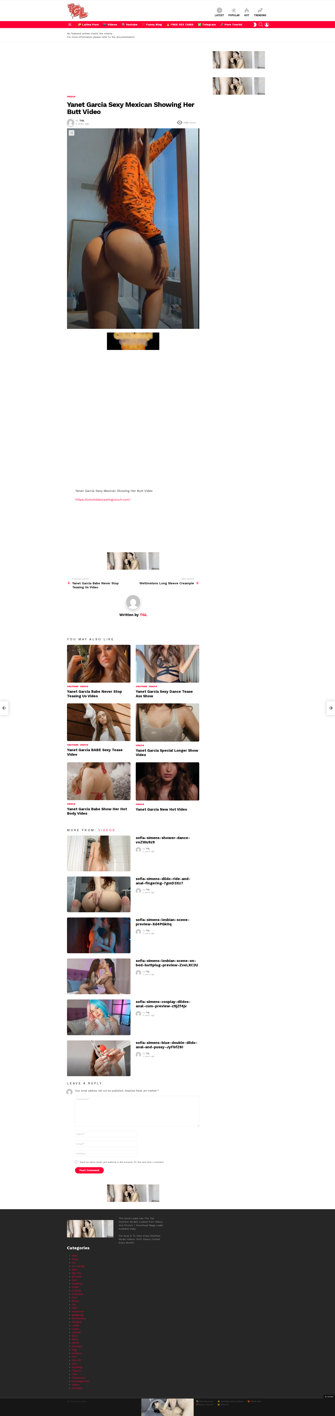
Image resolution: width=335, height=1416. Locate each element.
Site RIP (76, 1360)
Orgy (74, 1349)
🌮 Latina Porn (88, 24)
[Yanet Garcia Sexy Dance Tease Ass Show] (167, 664)
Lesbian (76, 1332)
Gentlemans (79, 1318)
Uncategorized (80, 1381)
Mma (75, 1339)
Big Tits (76, 1273)
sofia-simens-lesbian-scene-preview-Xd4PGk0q (163, 921)
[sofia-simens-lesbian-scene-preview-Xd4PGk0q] (99, 935)
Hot (246, 15)
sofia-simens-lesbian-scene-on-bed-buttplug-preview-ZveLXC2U (167, 962)
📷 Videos (110, 24)
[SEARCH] (261, 24)
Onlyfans (73, 686)
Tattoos (76, 1370)
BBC (74, 1269)
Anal (74, 1255)
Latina (75, 1328)
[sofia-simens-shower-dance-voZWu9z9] (99, 853)
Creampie (77, 1294)
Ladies (76, 1325)
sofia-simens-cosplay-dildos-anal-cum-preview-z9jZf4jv (163, 1003)
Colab (75, 1287)
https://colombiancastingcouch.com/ (103, 499)
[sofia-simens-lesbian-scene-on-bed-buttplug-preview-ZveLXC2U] (99, 976)
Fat (74, 1304)
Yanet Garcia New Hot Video (161, 809)
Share (71, 133)
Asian (75, 1259)
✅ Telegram (207, 24)
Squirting (77, 1367)
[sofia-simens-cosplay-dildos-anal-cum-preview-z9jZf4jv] (99, 1017)
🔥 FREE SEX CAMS (179, 24)
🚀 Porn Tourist (231, 24)
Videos (84, 686)
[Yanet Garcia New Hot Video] (167, 781)
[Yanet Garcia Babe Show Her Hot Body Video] (99, 781)
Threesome (78, 1377)
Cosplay (76, 1290)
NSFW (75, 1342)
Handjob (77, 1321)
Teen (74, 1374)
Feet (74, 1308)
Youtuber (77, 1388)
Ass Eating (78, 1266)
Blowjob (77, 1276)
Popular (234, 15)
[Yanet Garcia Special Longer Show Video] (167, 722)
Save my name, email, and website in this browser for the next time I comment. (122, 1162)
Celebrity (77, 1283)
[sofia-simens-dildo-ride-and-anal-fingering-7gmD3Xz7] (99, 894)
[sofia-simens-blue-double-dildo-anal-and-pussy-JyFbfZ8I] (99, 1058)
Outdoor (77, 1353)
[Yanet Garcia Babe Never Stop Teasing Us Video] (99, 664)
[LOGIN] (267, 24)
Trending (260, 15)
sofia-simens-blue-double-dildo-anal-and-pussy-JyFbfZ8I (167, 1044)
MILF (75, 1335)
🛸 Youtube (129, 24)
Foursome (78, 1311)
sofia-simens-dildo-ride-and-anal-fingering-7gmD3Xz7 (163, 881)
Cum (74, 1297)
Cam (74, 1280)
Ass (74, 1262)
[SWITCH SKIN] (255, 24)
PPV (74, 1356)
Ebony (75, 1301)
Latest (219, 15)
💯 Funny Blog (152, 24)
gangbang (77, 1314)
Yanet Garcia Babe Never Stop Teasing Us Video (94, 693)
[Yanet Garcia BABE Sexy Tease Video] (99, 722)
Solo (74, 1363)
